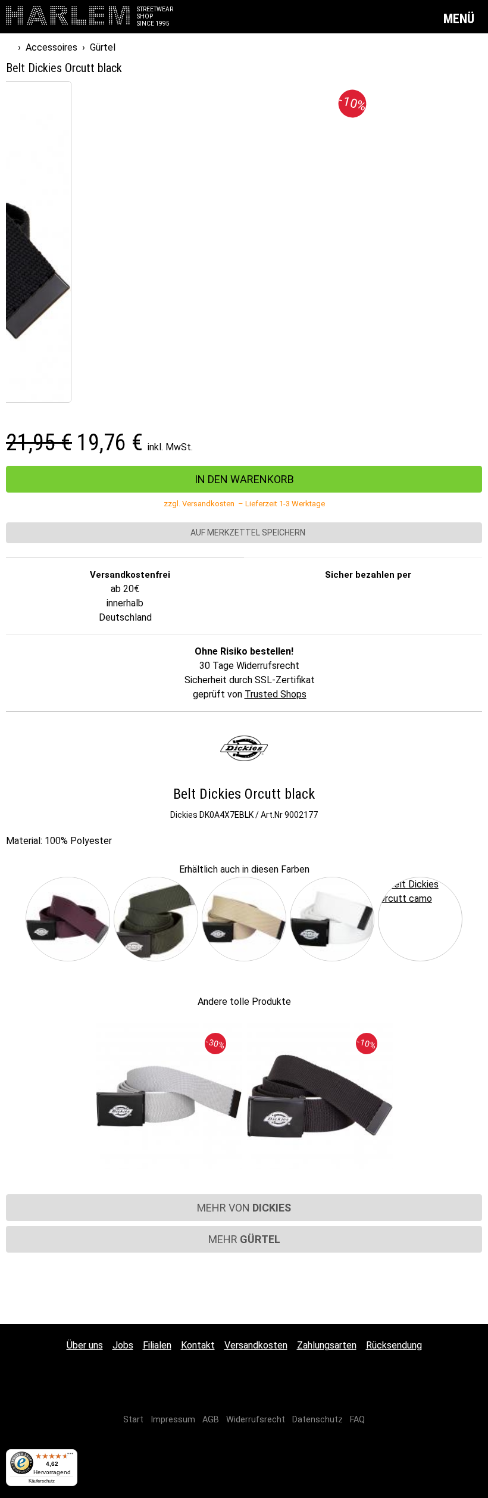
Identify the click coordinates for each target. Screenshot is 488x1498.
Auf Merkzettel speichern (247, 532)
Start (133, 1420)
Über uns (85, 1345)
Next (474, 919)
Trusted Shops (275, 694)
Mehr (244, 1239)
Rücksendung (394, 1345)
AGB (210, 1420)
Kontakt (198, 1345)
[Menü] (70, 1456)
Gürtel (102, 47)
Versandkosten (255, 1345)
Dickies (184, 815)
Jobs (122, 1345)
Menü (460, 18)
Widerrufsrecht (255, 1420)
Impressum (173, 1420)
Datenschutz (317, 1420)
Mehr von (244, 1207)
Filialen (157, 1345)
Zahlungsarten (326, 1345)
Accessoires (51, 47)
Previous (14, 919)
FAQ (357, 1420)
